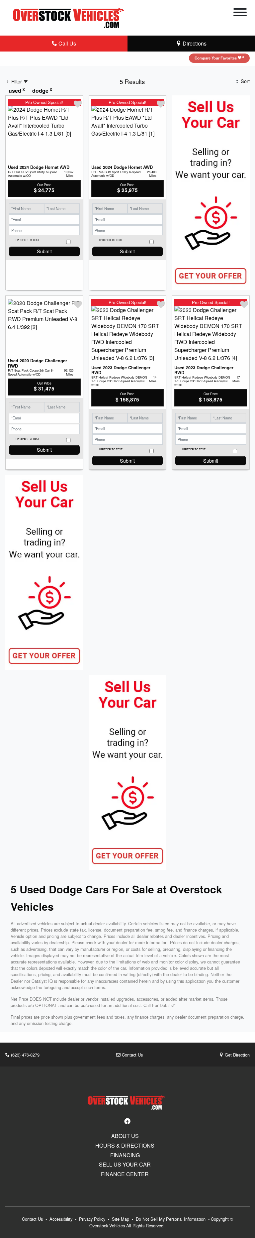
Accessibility (61, 1219)
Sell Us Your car (125, 1165)
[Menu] (240, 13)
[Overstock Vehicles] (70, 17)
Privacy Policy (93, 1219)
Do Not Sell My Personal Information (171, 1219)
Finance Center (125, 1174)
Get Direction (236, 1055)
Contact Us (132, 1055)
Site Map (121, 1219)
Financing (125, 1155)
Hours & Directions (124, 1146)
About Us (125, 1136)
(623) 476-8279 (25, 1055)
